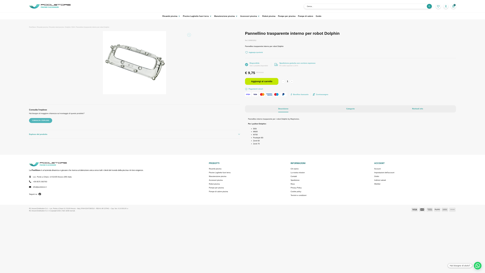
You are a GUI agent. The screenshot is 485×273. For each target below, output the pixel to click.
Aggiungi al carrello (261, 81)
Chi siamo (295, 169)
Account (377, 169)
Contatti (294, 176)
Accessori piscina (216, 180)
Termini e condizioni (298, 195)
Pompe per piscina (216, 188)
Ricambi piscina (42, 27)
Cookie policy (296, 191)
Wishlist (377, 184)
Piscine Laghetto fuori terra (220, 173)
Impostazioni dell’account (384, 173)
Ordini (376, 176)
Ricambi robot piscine (56, 27)
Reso (293, 184)
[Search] (429, 6)
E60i (73, 27)
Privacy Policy (296, 188)
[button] (171, 16)
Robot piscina (214, 184)
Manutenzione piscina (217, 176)
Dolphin (68, 27)
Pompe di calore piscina (218, 191)
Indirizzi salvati (380, 180)
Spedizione (295, 180)
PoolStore (32, 27)
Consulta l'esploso (40, 120)
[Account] (446, 6)
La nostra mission (298, 173)
